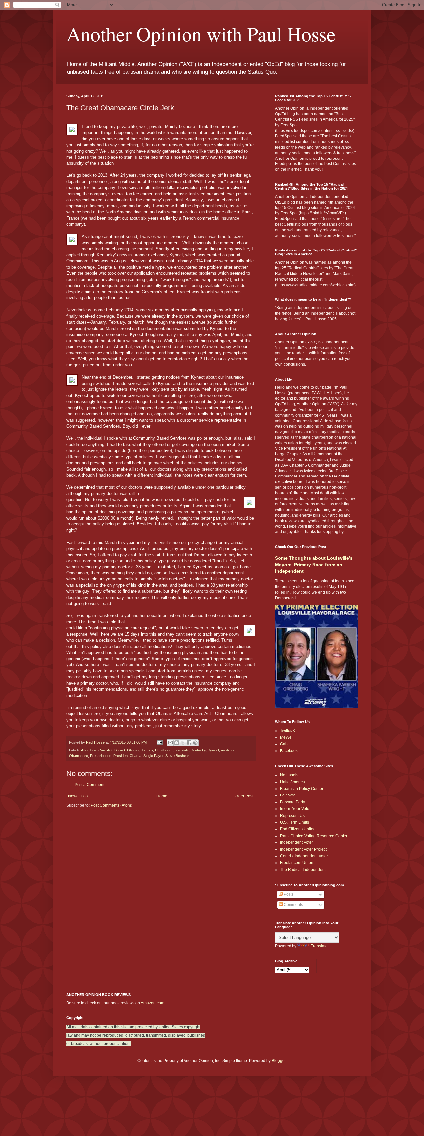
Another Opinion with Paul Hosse (201, 34)
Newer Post (78, 796)
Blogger (279, 1060)
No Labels (289, 775)
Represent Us (292, 815)
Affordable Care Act (96, 750)
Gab (284, 744)
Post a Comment (89, 784)
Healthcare (164, 750)
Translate (319, 946)
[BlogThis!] (176, 742)
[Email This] (170, 742)
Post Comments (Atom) (111, 805)
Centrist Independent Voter (304, 856)
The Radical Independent (303, 869)
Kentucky (198, 750)
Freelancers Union (296, 862)
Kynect (213, 750)
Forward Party (292, 802)
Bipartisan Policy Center (301, 788)
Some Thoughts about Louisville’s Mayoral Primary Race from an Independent (314, 564)
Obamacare (78, 756)
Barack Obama (126, 750)
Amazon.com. (153, 1003)
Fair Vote (288, 795)
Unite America (292, 782)
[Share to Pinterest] (195, 742)
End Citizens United (298, 829)
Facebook (289, 751)
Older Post (244, 796)
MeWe (286, 737)
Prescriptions (100, 756)
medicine (228, 750)
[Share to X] (183, 742)
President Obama (127, 756)
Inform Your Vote (294, 808)
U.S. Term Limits (294, 822)
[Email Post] (159, 742)
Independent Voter (296, 842)
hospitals (182, 750)
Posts (288, 894)
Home (161, 796)
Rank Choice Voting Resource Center (313, 836)
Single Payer (153, 756)
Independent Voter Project (303, 849)
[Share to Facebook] (189, 742)
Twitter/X (287, 730)
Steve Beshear (177, 756)
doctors (147, 750)
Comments (293, 904)
